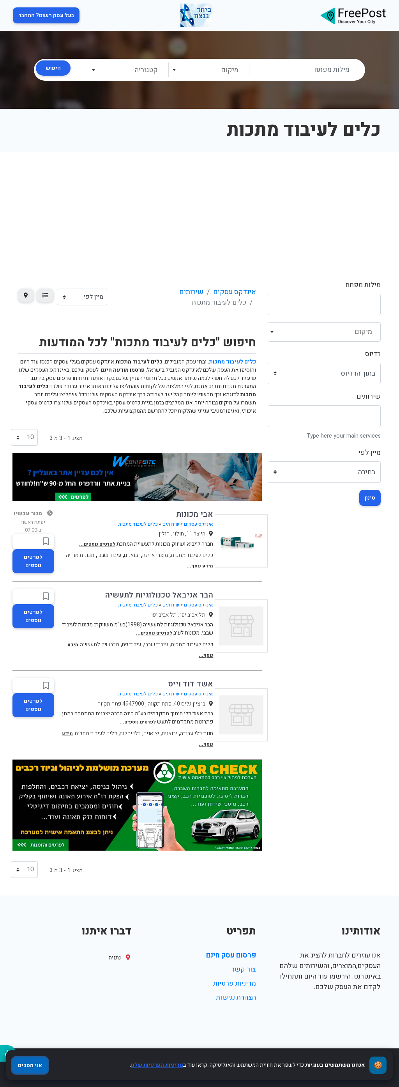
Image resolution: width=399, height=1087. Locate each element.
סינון (370, 498)
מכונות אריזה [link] (80, 555)
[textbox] (208, 70)
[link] (353, 15)
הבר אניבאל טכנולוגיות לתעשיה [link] (159, 595)
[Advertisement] (199, 210)
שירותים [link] (191, 292)
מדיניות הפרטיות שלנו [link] (157, 1065)
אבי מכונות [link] (194, 514)
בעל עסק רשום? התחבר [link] (46, 15)
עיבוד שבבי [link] (109, 555)
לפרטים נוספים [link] (33, 561)
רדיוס (373, 354)
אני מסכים (30, 1065)
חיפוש (53, 68)
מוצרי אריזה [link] (155, 555)
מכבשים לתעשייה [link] (99, 644)
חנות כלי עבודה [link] (196, 733)
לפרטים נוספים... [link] (97, 544)
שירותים (369, 396)
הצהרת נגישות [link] (236, 997)
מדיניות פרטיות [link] (234, 983)
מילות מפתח (363, 285)
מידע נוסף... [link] (200, 565)
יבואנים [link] (131, 555)
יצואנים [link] (151, 733)
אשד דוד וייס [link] (190, 684)
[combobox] (208, 69)
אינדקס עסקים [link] (234, 292)
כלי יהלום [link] (130, 733)
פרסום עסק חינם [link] (231, 955)
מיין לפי (369, 452)
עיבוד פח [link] (131, 644)
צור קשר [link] (243, 969)
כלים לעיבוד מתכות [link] (138, 524)
